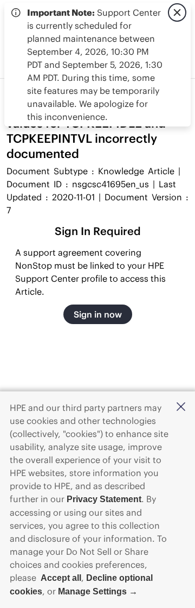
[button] (181, 407)
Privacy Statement (104, 499)
